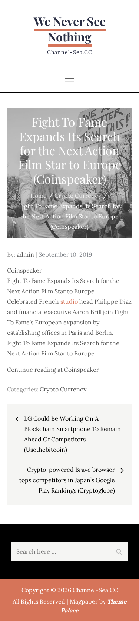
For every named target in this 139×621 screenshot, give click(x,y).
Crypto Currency (63, 389)
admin (25, 254)
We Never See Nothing (70, 28)
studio (69, 301)
